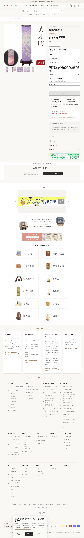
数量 (50, 41)
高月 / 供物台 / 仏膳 (15, 480)
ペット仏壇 (30, 398)
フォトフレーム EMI (50, 408)
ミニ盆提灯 (8, 19)
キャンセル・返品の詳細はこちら (51, 369)
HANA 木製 (27, 448)
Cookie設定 (77, 534)
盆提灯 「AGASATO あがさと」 (14, 440)
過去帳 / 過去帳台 (15, 486)
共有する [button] (53, 136)
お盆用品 (13, 407)
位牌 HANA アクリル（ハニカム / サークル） (68, 399)
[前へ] (15, 201)
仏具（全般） (14, 468)
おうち (67, 439)
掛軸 (26, 471)
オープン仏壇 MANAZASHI (51, 411)
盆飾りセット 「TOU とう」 (15, 444)
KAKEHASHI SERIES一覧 (51, 386)
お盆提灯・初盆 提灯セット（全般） (16, 386)
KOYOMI (40, 443)
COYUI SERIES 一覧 (67, 386)
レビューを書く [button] (53, 174)
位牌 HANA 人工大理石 (68, 405)
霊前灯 (12, 404)
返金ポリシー (22, 504)
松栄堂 (40, 468)
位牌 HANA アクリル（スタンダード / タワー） (68, 395)
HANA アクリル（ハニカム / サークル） (29, 445)
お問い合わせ (66, 504)
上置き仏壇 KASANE (67, 408)
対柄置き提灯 (14, 399)
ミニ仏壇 (37, 14)
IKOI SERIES (11, 433)
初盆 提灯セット (14, 401)
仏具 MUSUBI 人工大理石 (69, 419)
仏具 (9, 465)
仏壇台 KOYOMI (66, 414)
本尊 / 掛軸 (25, 465)
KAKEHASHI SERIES (48, 383)
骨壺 (12, 489)
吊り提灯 (13, 393)
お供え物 (52, 433)
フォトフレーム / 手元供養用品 (15, 492)
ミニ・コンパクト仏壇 (33, 389)
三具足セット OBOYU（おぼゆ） (51, 401)
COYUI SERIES (64, 383)
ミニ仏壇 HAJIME (49, 389)
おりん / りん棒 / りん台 (15, 483)
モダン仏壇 (52, 14)
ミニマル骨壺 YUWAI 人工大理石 (69, 426)
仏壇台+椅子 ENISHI (50, 414)
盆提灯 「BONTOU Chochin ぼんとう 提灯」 (14, 454)
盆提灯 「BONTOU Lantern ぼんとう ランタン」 (14, 448)
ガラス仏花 (68, 436)
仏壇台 (37, 433)
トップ (1, 19)
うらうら (68, 442)
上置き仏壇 (30, 392)
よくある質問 (58, 504)
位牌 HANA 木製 (66, 402)
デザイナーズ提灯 (15, 390)
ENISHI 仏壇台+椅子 (42, 436)
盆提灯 (30, 14)
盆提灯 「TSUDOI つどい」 (15, 458)
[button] (24, 5)
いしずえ (68, 445)
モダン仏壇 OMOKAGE (50, 392)
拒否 (39, 534)
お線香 (37, 465)
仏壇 (27, 383)
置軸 (26, 474)
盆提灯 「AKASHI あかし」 (15, 436)
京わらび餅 (54, 436)
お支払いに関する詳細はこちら (11, 353)
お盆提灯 (10, 383)
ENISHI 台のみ (41, 440)
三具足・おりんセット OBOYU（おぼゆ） (50, 404)
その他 (12, 496)
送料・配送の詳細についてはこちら (31, 361)
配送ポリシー (49, 504)
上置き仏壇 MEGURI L (68, 392)
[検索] (61, 11)
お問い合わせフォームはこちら (71, 349)
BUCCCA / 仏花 (68, 433)
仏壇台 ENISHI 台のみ (50, 417)
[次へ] (68, 201)
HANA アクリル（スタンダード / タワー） (29, 440)
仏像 (12, 477)
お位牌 (24, 433)
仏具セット (44, 14)
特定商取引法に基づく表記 (42, 507)
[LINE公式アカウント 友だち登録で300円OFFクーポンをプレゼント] (64, 156)
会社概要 (15, 504)
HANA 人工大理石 (29, 451)
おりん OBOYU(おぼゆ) (50, 398)
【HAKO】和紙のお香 (42, 474)
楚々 (67, 448)
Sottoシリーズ (14, 474)
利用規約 (42, 504)
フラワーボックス (70, 451)
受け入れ (29, 533)
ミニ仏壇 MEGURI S (67, 389)
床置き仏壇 (30, 395)
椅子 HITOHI (66, 417)
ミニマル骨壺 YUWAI (55, 468)
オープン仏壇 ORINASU (68, 411)
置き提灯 (13, 396)
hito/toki (40, 471)
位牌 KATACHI (48, 395)
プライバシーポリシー (33, 504)
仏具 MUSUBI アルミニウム (69, 423)
